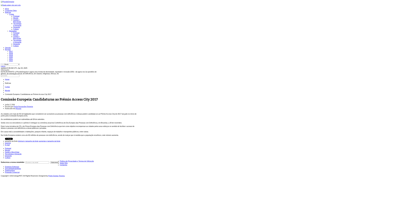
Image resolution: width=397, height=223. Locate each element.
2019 (11, 55)
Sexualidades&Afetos (13, 169)
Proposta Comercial (12, 172)
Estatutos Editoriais (12, 167)
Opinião (8, 48)
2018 (11, 53)
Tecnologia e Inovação (17, 24)
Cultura (16, 29)
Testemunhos (10, 170)
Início (7, 9)
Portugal (16, 16)
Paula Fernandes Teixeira (23, 107)
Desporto (16, 27)
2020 (11, 57)
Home (7, 79)
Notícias (8, 12)
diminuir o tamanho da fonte (28, 141)
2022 (11, 61)
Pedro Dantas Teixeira (56, 176)
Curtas (11, 14)
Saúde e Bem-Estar (17, 21)
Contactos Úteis (11, 10)
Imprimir (8, 143)
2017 (11, 51)
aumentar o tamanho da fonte (49, 141)
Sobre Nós (64, 163)
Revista (8, 49)
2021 (11, 59)
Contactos (63, 165)
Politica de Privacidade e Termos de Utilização (77, 161)
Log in (3, 66)
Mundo (15, 18)
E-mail (7, 145)
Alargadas (13, 31)
